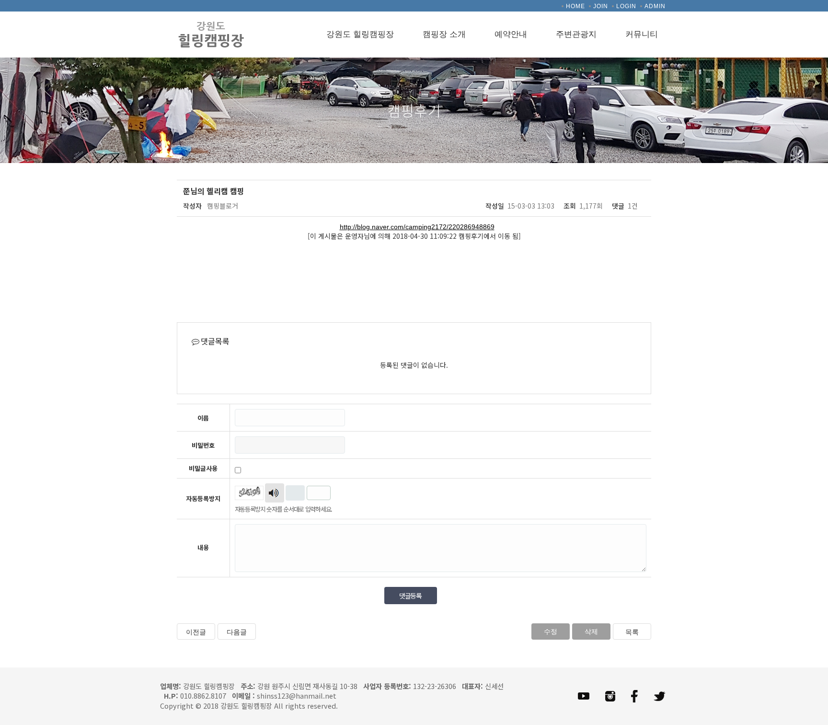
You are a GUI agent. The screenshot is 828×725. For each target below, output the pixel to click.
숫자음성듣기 (274, 493)
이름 (203, 418)
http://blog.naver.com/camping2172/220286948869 (417, 227)
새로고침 (295, 493)
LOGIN (626, 6)
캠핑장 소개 (444, 34)
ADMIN (655, 6)
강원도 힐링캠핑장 (360, 34)
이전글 (196, 632)
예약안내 (510, 34)
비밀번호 (203, 445)
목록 (632, 632)
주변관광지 (576, 34)
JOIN (600, 6)
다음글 (237, 632)
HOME (575, 6)
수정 (550, 631)
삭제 (591, 631)
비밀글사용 (203, 468)
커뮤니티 (641, 34)
